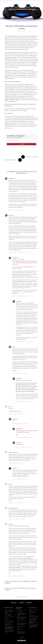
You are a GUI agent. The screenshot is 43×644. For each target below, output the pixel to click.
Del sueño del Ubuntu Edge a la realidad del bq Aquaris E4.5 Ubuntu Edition (34, 626)
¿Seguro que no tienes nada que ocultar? (33, 620)
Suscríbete (21, 144)
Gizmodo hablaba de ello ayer (15, 232)
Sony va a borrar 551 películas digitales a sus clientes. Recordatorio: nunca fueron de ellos (9, 627)
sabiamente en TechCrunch (23, 116)
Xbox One (19, 37)
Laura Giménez (20, 610)
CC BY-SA (21, 637)
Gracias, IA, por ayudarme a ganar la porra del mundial (9, 611)
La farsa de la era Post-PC (34, 616)
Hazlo (30, 613)
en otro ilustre (12, 110)
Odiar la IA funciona (8, 609)
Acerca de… (14, 602)
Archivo (21, 602)
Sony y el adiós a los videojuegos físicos (8, 624)
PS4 (13, 39)
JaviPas (11, 215)
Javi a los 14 (7, 619)
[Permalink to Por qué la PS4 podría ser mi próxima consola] (21, 13)
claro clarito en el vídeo (32, 217)
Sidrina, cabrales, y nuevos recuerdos (8, 615)
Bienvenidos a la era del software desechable (9, 621)
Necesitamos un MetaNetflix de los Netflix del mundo (33, 622)
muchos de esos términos (11, 94)
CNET (30, 380)
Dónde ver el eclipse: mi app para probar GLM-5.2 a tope (9, 631)
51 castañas (31, 615)
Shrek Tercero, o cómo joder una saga (33, 612)
